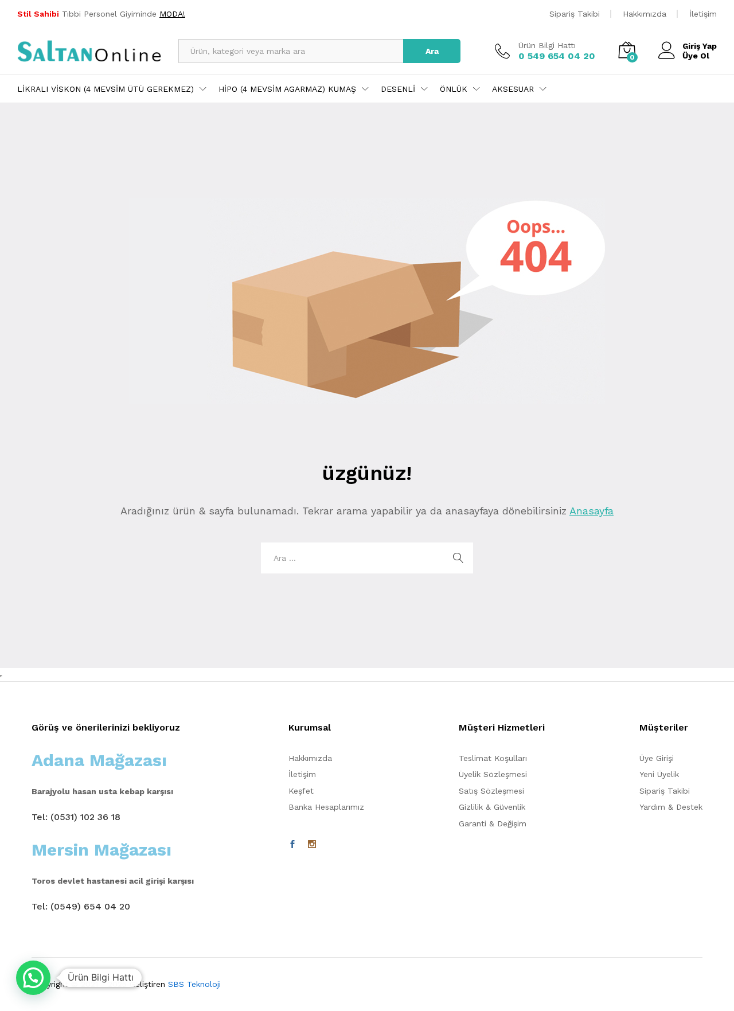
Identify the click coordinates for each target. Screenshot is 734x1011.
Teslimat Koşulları (493, 758)
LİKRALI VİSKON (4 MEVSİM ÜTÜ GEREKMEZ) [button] (105, 89)
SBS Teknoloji (194, 984)
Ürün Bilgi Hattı (547, 45)
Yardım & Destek (670, 806)
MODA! (172, 13)
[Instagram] (312, 844)
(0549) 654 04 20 (90, 906)
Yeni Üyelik (659, 774)
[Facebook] (292, 844)
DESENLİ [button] (398, 89)
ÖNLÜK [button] (453, 89)
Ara (432, 51)
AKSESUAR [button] (513, 89)
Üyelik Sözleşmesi (493, 774)
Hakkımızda (644, 13)
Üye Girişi (656, 758)
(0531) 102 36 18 (85, 816)
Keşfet (301, 790)
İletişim (703, 13)
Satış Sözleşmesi (491, 790)
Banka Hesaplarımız (326, 806)
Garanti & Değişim (492, 823)
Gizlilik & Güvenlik (492, 806)
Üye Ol (695, 55)
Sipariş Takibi (574, 13)
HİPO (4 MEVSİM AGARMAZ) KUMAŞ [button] (287, 89)
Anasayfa (591, 511)
